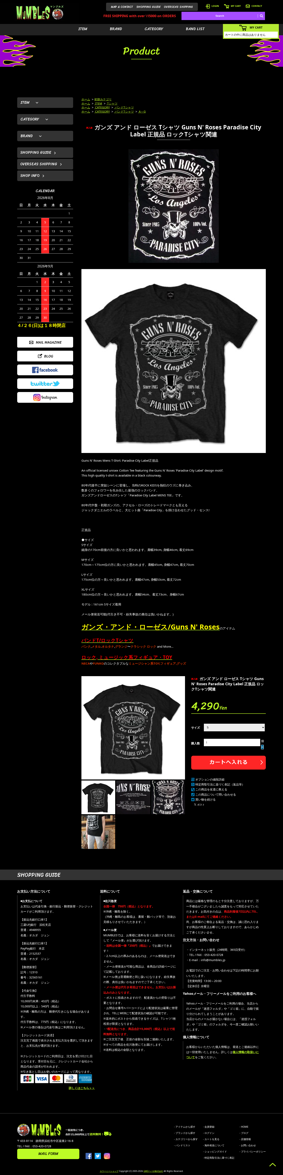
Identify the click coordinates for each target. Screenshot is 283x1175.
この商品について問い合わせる (215, 794)
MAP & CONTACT (122, 7)
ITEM (82, 29)
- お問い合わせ (247, 1145)
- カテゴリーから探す (186, 1139)
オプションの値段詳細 (209, 779)
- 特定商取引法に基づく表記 (218, 1158)
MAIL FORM (48, 1153)
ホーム (85, 99)
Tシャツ (111, 103)
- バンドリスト (182, 1145)
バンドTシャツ (124, 107)
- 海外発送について (213, 1145)
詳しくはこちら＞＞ (82, 1088)
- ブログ (243, 1133)
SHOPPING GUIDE (148, 7)
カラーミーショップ (109, 1171)
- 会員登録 (208, 1127)
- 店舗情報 (245, 1139)
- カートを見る (211, 1139)
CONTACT (257, 5)
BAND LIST (195, 29)
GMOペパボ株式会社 (153, 1171)
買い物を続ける (205, 799)
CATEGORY (154, 29)
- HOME (243, 1127)
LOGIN (215, 5)
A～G (142, 111)
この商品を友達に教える (211, 789)
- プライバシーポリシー (252, 1151)
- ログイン (208, 1133)
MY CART (236, 5)
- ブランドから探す (184, 1133)
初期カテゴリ (103, 99)
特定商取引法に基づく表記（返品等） (220, 784)
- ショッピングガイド (215, 1151)
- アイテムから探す (184, 1127)
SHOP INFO (30, 175)
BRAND (116, 29)
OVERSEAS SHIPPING (178, 7)
